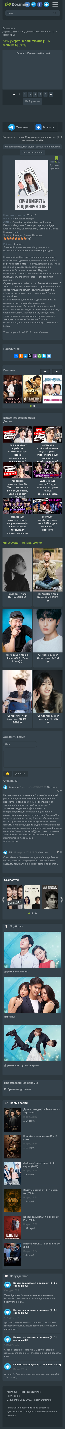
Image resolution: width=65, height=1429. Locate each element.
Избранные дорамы (17, 1089)
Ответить (52, 787)
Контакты (12, 1391)
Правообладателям (30, 1391)
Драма (27, 235)
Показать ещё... (11, 232)
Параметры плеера (32, 152)
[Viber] (35, 356)
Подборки (16, 926)
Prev (3, 900)
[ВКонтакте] (16, 356)
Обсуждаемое (19, 1276)
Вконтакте (48, 127)
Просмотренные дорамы (21, 1082)
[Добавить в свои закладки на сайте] (56, 160)
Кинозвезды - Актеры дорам (22, 542)
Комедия (17, 235)
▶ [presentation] (57, 371)
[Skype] (44, 356)
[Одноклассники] (21, 356)
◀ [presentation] (45, 371)
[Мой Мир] (26, 356)
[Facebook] (39, 3)
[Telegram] (33, 3)
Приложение (13, 1395)
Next (61, 900)
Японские (37, 235)
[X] (30, 356)
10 (30, 238)
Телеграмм (22, 127)
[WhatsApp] (40, 356)
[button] (31, 406)
